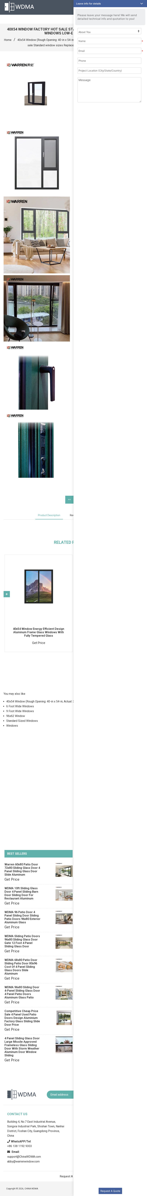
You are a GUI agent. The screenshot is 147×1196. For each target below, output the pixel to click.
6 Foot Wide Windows (20, 706)
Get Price (11, 879)
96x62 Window (15, 716)
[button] (110, 3)
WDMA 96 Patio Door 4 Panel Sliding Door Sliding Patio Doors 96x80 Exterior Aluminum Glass (22, 917)
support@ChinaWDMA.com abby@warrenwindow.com (24, 1156)
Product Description (49, 515)
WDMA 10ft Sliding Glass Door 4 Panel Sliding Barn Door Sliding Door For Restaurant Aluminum (21, 893)
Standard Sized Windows (22, 721)
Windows (12, 725)
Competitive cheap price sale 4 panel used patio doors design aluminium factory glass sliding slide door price (22, 1017)
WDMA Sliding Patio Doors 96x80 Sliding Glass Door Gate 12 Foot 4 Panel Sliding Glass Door (22, 941)
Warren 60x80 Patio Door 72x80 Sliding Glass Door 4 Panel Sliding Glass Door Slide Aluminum (22, 869)
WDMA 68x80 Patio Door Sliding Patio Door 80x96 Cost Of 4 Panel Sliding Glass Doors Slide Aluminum (20, 966)
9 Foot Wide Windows (20, 711)
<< (69, 499)
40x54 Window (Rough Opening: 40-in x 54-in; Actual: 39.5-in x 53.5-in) (61, 40)
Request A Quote (110, 1190)
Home (7, 40)
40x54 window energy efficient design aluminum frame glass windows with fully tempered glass (38, 632)
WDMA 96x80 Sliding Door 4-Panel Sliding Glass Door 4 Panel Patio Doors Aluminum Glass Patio (22, 992)
